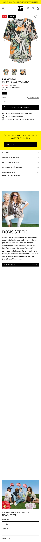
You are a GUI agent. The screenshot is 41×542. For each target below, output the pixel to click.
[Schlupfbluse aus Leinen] (6, 72)
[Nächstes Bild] (36, 40)
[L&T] (20, 8)
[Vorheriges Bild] (4, 40)
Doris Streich (9, 79)
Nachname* (6, 538)
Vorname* (6, 529)
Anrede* (5, 519)
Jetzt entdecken (9, 264)
